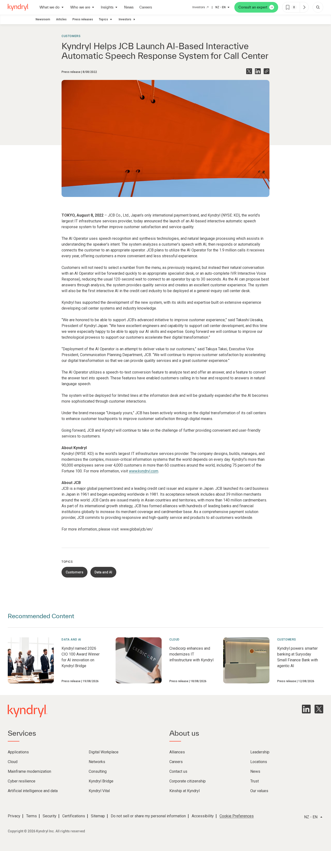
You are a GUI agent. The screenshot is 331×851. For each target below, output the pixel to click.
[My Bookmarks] (304, 7)
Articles (61, 19)
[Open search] (318, 7)
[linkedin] (306, 709)
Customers (71, 36)
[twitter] (319, 709)
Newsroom (43, 19)
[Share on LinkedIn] (258, 71)
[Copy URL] (266, 71)
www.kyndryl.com (143, 471)
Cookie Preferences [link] (237, 816)
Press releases (82, 19)
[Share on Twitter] (249, 71)
